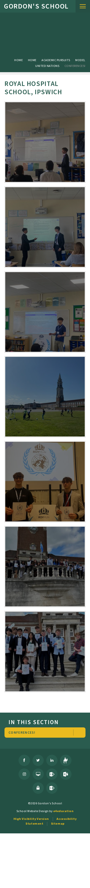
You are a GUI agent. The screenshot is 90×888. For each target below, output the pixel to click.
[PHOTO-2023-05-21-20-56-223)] (45, 396)
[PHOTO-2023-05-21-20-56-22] (45, 142)
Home (18, 60)
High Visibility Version (31, 819)
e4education (63, 811)
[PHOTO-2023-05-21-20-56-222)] (45, 312)
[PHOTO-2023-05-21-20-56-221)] (45, 227)
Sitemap (57, 823)
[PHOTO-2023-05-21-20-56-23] (45, 481)
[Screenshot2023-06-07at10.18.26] (45, 566)
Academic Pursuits (56, 60)
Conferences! (75, 66)
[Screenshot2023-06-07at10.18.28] (45, 651)
